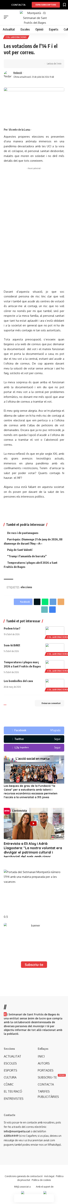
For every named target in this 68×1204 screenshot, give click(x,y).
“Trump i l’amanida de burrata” (27, 556)
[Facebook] (34, 730)
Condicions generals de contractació (23, 1176)
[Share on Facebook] (12, 64)
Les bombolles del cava (18, 681)
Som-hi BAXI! (12, 645)
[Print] (29, 64)
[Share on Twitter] (18, 64)
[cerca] (62, 17)
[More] (35, 64)
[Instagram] (34, 748)
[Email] (61, 602)
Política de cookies (41, 1180)
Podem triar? (12, 628)
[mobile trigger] (7, 17)
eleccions (26, 587)
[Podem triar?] (54, 632)
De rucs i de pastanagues (22, 533)
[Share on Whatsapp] (45, 602)
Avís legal (49, 1176)
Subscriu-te (34, 965)
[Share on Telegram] (53, 602)
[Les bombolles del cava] (54, 684)
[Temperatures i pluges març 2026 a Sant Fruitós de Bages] (54, 666)
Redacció (17, 72)
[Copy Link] (24, 64)
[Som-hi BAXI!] (54, 649)
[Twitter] (34, 739)
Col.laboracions (16, 37)
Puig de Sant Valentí (19, 549)
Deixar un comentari (51, 703)
